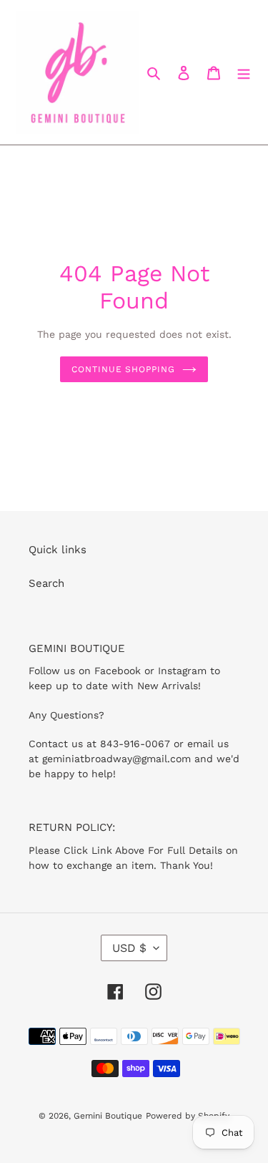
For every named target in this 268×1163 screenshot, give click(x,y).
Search (46, 583)
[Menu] (244, 72)
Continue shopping (123, 369)
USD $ (129, 948)
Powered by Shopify (187, 1116)
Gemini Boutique (108, 1116)
